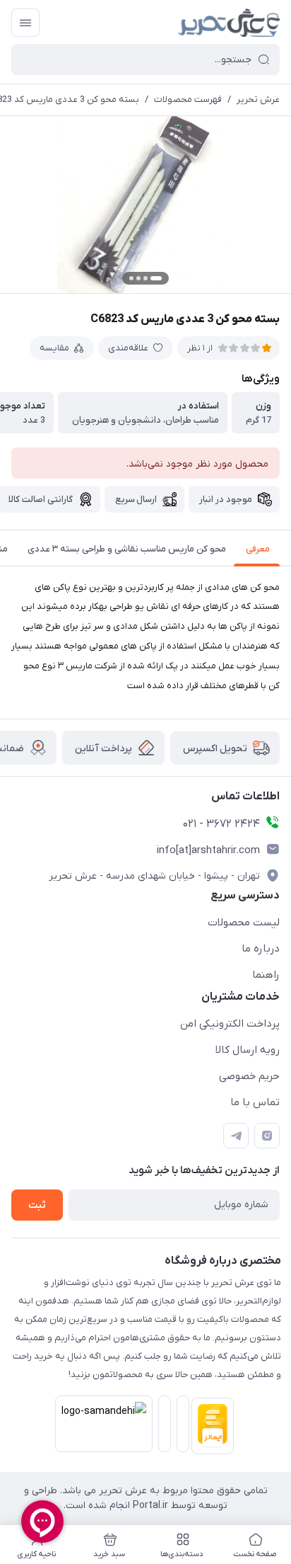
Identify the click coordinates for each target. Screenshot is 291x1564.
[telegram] (236, 1135)
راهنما (266, 975)
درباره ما (261, 949)
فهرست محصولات (188, 99)
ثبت (37, 1205)
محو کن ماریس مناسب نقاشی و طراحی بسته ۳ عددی (127, 549)
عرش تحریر (258, 99)
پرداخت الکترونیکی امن (230, 1024)
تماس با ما (255, 1102)
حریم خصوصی (249, 1076)
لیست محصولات (244, 922)
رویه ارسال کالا (247, 1050)
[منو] (25, 22)
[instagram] (267, 1135)
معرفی (258, 549)
